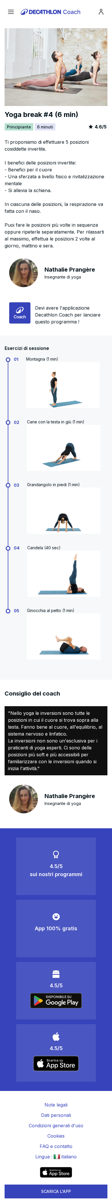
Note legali (56, 1105)
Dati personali (56, 1115)
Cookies (56, 1136)
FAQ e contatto (56, 1146)
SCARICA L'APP (56, 1191)
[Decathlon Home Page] (51, 11)
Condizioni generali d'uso (56, 1125)
